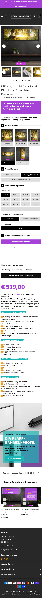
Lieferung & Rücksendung (12, 270)
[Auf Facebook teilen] (13, 80)
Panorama (8, 163)
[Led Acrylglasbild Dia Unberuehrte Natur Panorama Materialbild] (27, 72)
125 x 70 (5, 199)
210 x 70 (35, 204)
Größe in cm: (5, 190)
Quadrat (7, 144)
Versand (17, 294)
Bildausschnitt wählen (21, 241)
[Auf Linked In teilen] (22, 80)
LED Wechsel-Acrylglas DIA (20, 179)
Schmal (23, 163)
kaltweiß (10, 219)
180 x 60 (15, 204)
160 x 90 (5, 204)
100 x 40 (15, 195)
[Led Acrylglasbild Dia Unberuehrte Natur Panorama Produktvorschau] (6, 72)
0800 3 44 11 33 (7, 546)
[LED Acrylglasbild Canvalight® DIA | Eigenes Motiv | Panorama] (11, 497)
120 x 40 (35, 195)
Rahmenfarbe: (6, 224)
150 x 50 (25, 199)
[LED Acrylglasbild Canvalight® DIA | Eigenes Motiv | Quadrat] (31, 497)
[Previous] (4, 46)
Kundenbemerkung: (8, 247)
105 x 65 (25, 195)
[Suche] (6, 16)
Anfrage (29, 270)
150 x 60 (35, 199)
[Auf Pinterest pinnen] (19, 80)
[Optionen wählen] (4, 503)
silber (21, 228)
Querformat (20, 144)
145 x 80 (15, 199)
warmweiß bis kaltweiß (30, 219)
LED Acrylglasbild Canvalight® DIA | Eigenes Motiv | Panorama (10, 512)
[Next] (38, 46)
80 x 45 (5, 195)
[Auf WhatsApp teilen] (26, 80)
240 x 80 (21, 209)
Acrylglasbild (10, 175)
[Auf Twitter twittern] (16, 80)
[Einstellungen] (35, 16)
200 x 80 (25, 204)
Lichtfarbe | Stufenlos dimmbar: (12, 215)
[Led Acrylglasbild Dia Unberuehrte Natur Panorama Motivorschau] (16, 72)
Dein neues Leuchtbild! (19, 473)
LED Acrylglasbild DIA (30, 175)
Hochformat (34, 144)
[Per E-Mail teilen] (29, 80)
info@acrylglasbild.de (9, 550)
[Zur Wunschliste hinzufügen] (4, 499)
